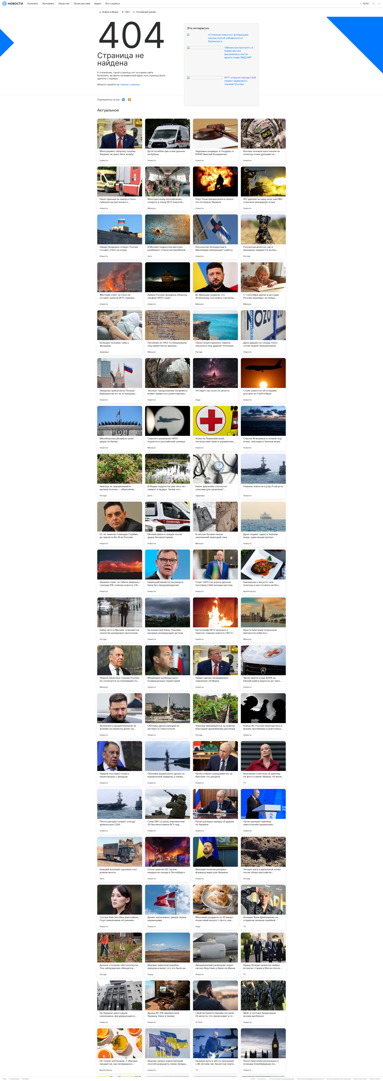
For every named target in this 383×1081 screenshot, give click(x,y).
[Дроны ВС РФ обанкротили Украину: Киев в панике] (167, 1002)
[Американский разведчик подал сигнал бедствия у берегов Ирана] (215, 955)
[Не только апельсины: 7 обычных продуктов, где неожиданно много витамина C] (119, 1050)
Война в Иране (110, 12)
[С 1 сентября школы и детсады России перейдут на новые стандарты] (263, 284)
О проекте (261, 1079)
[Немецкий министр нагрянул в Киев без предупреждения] (167, 572)
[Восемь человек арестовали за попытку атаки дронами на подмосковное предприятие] (263, 141)
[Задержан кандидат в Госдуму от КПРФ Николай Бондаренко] (215, 141)
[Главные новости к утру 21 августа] (263, 476)
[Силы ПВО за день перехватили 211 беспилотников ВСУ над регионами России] (167, 811)
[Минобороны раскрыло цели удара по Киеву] (119, 428)
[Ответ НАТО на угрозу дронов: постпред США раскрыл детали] (215, 572)
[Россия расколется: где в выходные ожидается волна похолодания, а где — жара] (263, 236)
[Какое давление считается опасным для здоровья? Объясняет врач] (215, 476)
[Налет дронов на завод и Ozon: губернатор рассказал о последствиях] (119, 189)
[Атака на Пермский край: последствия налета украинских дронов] (215, 428)
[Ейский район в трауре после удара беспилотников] (167, 524)
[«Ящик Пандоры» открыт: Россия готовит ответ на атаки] (119, 236)
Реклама (25, 1079)
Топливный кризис (146, 12)
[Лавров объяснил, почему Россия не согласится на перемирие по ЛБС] (119, 667)
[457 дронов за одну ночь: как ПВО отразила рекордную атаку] (263, 189)
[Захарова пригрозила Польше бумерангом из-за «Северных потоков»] (119, 380)
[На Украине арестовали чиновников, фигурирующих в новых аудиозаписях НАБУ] (119, 1002)
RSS (253, 1079)
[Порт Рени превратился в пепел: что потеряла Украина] (215, 189)
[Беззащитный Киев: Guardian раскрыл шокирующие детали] (167, 619)
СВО (127, 12)
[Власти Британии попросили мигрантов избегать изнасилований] (263, 619)
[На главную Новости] (15, 3)
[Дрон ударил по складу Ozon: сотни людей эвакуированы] (263, 332)
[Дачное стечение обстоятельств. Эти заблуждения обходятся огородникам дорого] (119, 955)
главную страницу (129, 84)
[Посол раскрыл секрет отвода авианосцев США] (119, 811)
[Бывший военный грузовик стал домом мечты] (119, 859)
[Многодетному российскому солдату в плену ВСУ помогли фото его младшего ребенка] (167, 189)
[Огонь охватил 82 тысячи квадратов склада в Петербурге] (167, 859)
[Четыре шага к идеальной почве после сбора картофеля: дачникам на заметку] (263, 859)
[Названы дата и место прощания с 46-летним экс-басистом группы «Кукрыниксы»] (215, 1050)
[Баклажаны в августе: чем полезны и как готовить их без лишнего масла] (263, 572)
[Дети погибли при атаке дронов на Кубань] (167, 141)
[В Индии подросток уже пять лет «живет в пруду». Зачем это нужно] (167, 476)
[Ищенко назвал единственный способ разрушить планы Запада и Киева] (167, 1050)
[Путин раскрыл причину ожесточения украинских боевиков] (263, 811)
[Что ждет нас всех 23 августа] (215, 380)
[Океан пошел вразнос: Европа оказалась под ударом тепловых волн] (215, 332)
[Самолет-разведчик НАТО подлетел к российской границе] (167, 428)
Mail (4, 1079)
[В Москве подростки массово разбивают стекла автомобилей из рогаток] (167, 236)
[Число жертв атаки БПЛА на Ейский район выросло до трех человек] (263, 667)
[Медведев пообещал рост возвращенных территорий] (167, 667)
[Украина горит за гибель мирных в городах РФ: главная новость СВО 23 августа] (119, 572)
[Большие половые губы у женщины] (119, 332)
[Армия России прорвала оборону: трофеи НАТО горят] (167, 284)
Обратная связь (360, 1079)
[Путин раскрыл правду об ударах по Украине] (215, 811)
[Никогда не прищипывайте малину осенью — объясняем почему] (119, 476)
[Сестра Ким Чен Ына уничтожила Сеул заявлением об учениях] (119, 907)
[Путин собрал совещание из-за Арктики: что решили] (215, 763)
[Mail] (4, 3)
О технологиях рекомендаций (281, 1079)
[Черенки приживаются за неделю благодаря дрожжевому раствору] (215, 715)
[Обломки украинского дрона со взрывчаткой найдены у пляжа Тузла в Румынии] (167, 763)
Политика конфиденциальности (310, 1079)
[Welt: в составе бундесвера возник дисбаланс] (263, 1002)
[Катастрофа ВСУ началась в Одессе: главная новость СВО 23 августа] (215, 619)
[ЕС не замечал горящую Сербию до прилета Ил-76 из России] (119, 524)
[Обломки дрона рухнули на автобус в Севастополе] (167, 715)
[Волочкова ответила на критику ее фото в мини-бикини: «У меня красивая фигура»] (263, 763)
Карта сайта (375, 1079)
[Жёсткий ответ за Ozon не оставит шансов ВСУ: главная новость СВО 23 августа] (119, 284)
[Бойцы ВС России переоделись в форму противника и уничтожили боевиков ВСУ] (263, 715)
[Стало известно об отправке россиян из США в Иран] (263, 380)
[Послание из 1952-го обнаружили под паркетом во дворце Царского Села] (167, 332)
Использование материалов (339, 1079)
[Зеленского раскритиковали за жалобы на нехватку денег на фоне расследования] (119, 715)
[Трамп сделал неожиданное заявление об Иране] (215, 667)
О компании (14, 1079)
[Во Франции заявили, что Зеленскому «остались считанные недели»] (215, 284)
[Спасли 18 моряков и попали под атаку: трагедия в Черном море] (263, 428)
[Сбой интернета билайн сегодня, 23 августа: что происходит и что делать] (215, 1002)
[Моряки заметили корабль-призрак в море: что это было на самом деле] (167, 955)
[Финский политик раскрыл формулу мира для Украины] (215, 859)
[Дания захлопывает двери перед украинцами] (167, 907)
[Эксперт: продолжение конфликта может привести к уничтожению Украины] (167, 380)
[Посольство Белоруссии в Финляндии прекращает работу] (215, 236)
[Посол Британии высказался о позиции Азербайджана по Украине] (263, 1050)
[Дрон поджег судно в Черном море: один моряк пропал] (263, 524)
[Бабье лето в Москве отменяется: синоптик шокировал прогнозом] (119, 619)
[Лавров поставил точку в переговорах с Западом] (119, 763)
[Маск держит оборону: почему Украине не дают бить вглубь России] (119, 141)
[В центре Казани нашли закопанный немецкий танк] (215, 524)
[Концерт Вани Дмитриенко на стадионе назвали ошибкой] (263, 907)
